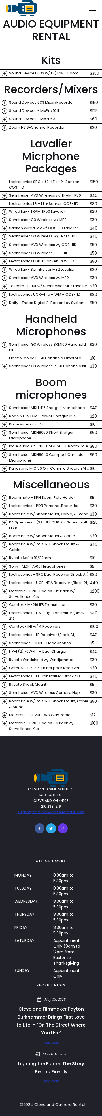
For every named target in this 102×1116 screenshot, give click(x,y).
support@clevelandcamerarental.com (51, 812)
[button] (89, 8)
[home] (21, 8)
